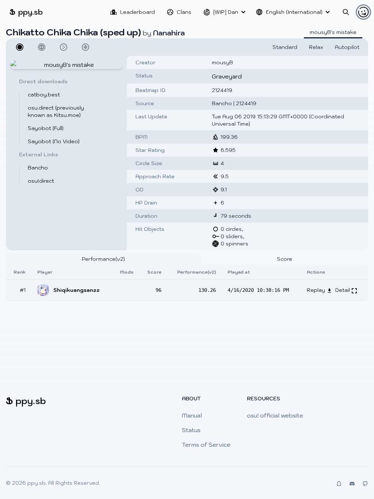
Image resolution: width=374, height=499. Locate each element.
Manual (192, 415)
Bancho (38, 167)
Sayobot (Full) (46, 128)
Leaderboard (137, 12)
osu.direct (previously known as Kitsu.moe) (56, 111)
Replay (317, 290)
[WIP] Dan (225, 12)
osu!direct (41, 181)
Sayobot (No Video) (54, 141)
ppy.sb (26, 12)
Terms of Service (206, 444)
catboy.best (44, 94)
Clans (184, 12)
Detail (343, 290)
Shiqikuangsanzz (76, 290)
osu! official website (275, 415)
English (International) (294, 12)
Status (191, 430)
